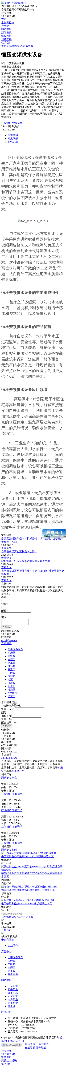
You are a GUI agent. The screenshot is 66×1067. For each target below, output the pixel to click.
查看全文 (6, 548)
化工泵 (29, 917)
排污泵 (21, 917)
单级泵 (11, 964)
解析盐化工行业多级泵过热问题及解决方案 (25, 561)
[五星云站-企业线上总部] (11, 1045)
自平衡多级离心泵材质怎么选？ (19, 551)
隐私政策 (30, 1044)
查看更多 (13, 974)
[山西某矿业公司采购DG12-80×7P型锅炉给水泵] (28, 853)
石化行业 (13, 996)
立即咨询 (6, 643)
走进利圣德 (7, 22)
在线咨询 (6, 929)
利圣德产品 (18, 771)
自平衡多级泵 (9, 917)
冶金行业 (13, 986)
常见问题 (13, 138)
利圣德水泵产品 (16, 46)
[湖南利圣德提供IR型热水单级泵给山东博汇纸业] (29, 886)
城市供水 (13, 992)
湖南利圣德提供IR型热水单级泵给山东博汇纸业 (28, 890)
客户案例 (6, 29)
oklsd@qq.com (9, 640)
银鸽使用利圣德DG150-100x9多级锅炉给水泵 (26, 903)
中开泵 (11, 967)
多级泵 (29, 46)
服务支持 (6, 39)
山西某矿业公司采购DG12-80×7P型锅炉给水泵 (27, 856)
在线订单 (13, 142)
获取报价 (6, 123)
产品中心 (6, 25)
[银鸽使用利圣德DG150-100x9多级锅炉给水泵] (28, 900)
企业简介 (13, 945)
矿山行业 (13, 989)
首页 (3, 19)
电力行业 (13, 999)
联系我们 (6, 42)
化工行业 (13, 1003)
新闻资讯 (6, 32)
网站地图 (44, 1044)
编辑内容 (13, 135)
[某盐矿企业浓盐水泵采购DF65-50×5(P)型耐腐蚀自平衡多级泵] (33, 870)
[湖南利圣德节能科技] (14, 2)
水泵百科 (6, 36)
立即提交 (7, 627)
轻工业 (11, 1006)
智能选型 (17, 123)
